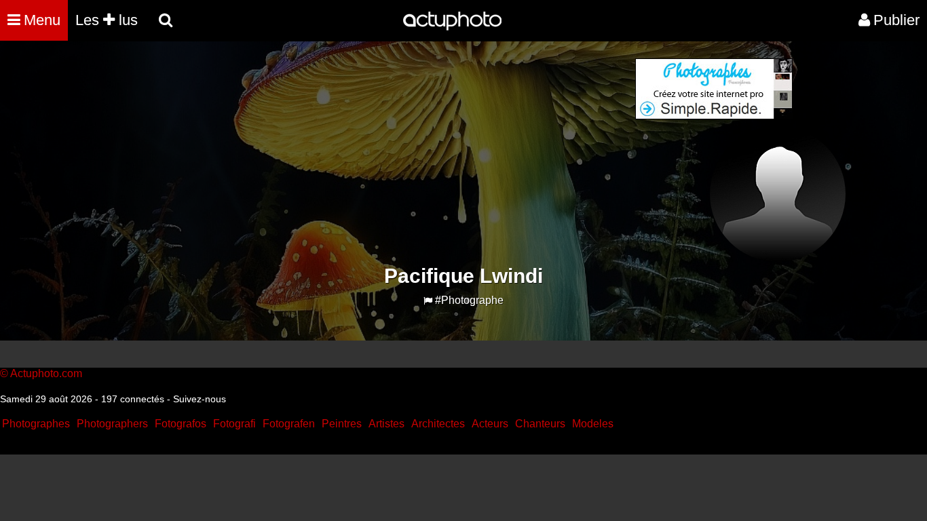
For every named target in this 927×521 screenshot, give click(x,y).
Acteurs (490, 423)
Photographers (112, 423)
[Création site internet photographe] (714, 115)
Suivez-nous (199, 398)
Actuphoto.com (46, 373)
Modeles (592, 423)
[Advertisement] (381, 153)
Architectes (438, 423)
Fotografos (180, 423)
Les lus (106, 20)
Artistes (386, 423)
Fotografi (234, 423)
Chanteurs (540, 423)
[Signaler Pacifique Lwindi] (427, 301)
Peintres (342, 423)
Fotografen (289, 423)
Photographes (36, 423)
